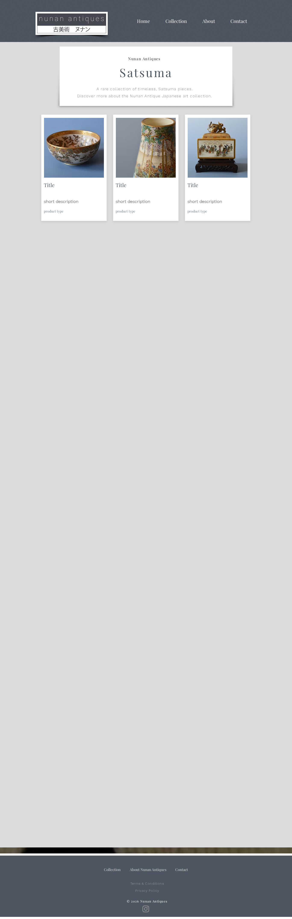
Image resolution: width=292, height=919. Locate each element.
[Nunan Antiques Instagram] (145, 908)
